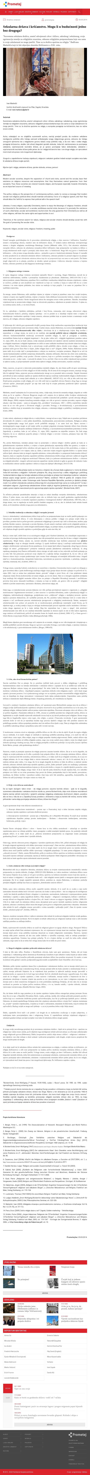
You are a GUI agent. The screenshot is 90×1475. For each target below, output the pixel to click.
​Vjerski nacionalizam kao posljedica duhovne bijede (72, 1320)
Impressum (73, 1451)
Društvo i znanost (31, 12)
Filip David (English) (54, 1351)
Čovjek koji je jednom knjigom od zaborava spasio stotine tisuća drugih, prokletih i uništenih (73, 1283)
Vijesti (8, 1397)
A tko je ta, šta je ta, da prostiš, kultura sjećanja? (71, 1307)
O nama (71, 1447)
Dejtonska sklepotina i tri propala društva (28, 1320)
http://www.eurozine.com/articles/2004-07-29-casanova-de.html (23, 1162)
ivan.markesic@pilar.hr (20, 110)
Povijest (49, 12)
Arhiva (45, 1293)
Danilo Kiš (50, 1373)
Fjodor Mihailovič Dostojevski (15, 1357)
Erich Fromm (9, 1373)
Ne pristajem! (23, 1279)
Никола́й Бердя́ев (54, 1341)
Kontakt (72, 1455)
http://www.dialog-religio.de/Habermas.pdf (26, 1222)
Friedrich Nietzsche (11, 1351)
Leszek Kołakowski (11, 1378)
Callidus (84, 1472)
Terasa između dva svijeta (29, 1267)
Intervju (56, 12)
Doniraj (71, 1460)
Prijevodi (63, 12)
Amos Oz (7, 1335)
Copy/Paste (72, 12)
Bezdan (7, 1388)
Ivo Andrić (8, 1346)
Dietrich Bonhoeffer (54, 1346)
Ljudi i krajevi (19, 12)
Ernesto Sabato (53, 1335)
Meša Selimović (10, 1362)
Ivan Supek (51, 1367)
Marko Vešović (9, 1367)
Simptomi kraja (67, 1267)
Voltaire (50, 1362)
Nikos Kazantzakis (54, 1357)
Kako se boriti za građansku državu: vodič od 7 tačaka (37, 1397)
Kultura (42, 12)
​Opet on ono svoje (22, 1389)
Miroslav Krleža (10, 1341)
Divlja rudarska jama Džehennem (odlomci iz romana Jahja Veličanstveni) (29, 1308)
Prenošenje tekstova (76, 1464)
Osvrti (10, 12)
